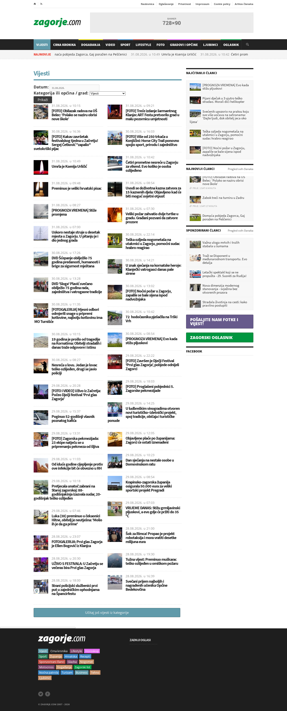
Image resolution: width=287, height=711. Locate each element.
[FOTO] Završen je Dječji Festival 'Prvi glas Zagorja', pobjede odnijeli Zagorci (152, 364)
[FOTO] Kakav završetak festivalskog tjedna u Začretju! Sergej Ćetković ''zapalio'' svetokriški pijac (66, 142)
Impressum (202, 4)
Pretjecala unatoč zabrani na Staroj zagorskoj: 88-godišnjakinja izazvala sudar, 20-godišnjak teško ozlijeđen (67, 492)
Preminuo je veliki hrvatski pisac (77, 188)
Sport (125, 45)
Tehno (95, 672)
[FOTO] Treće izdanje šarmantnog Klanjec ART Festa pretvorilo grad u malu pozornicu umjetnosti (152, 114)
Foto (161, 45)
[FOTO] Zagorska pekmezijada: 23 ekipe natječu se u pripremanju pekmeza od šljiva (75, 442)
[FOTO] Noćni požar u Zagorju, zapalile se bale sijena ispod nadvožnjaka (149, 295)
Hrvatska (71, 656)
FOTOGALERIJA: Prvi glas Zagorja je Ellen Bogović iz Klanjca (77, 543)
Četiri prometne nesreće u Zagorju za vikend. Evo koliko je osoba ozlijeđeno (152, 166)
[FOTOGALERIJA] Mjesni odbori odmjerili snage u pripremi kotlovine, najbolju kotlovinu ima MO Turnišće (68, 315)
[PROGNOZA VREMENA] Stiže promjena (74, 212)
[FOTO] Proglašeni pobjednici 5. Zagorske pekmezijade (150, 388)
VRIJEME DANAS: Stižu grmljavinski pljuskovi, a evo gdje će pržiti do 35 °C (153, 511)
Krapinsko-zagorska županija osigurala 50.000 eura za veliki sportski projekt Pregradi (149, 486)
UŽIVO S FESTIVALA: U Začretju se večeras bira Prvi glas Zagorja (77, 565)
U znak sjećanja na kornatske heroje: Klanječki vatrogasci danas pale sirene (153, 269)
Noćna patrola (48, 672)
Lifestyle (143, 45)
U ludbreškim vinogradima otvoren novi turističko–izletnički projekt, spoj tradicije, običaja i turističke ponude (144, 414)
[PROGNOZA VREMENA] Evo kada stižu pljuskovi (151, 340)
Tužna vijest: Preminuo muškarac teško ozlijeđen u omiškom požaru (152, 561)
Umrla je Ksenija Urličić (158, 54)
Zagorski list (82, 667)
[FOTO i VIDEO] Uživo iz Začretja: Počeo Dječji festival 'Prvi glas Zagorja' (76, 394)
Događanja (90, 45)
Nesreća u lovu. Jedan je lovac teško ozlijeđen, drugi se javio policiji (74, 369)
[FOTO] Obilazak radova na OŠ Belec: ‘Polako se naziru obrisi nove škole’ (74, 114)
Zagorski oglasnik (211, 337)
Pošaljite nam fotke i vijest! (214, 321)
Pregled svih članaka (240, 169)
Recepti (85, 656)
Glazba (72, 662)
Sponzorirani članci (51, 662)
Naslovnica (147, 4)
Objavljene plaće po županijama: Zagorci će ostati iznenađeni (150, 440)
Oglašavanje (166, 4)
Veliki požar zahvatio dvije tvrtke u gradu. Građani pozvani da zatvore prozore (152, 217)
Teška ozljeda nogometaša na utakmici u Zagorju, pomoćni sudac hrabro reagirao (153, 243)
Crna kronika (58, 651)
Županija (55, 656)
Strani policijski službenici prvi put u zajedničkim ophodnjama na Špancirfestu (75, 589)
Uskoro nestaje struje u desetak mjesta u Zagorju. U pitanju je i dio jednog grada (76, 236)
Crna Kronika (64, 45)
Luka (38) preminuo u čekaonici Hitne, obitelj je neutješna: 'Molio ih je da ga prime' (77, 519)
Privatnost (184, 4)
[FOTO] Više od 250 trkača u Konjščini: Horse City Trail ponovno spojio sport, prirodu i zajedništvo (152, 140)
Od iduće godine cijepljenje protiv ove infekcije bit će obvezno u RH (77, 466)
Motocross (46, 667)
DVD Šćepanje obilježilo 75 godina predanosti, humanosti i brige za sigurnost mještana (76, 262)
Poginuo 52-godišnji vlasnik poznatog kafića (73, 418)
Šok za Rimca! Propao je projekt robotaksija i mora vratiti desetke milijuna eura (151, 537)
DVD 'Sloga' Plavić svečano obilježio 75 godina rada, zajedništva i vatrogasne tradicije (77, 287)
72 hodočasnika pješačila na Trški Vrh (151, 318)
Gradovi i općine (184, 45)
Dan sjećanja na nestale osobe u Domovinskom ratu (150, 462)
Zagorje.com (57, 22)
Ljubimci (210, 45)
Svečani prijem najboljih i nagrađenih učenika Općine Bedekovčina (146, 585)
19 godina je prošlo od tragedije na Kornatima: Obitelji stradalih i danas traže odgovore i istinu (76, 343)
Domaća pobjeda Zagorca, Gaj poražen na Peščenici (67, 54)
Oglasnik (231, 45)
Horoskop (92, 651)
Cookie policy (222, 4)
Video (110, 45)
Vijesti (42, 45)
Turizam (67, 672)
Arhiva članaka (244, 4)
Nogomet (86, 662)
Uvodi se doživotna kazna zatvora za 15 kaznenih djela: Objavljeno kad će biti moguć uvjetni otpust (153, 192)
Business (81, 672)
